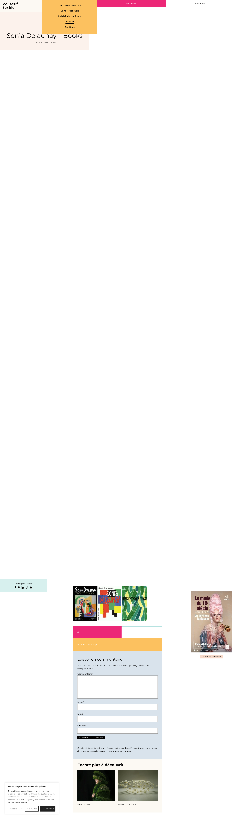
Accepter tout (47, 809)
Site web (81, 725)
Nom (80, 702)
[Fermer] (56, 785)
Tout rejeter (32, 809)
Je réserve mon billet (211, 656)
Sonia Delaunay (89, 644)
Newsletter (131, 4)
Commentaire (85, 674)
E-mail (81, 714)
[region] (32, 798)
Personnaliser (16, 809)
